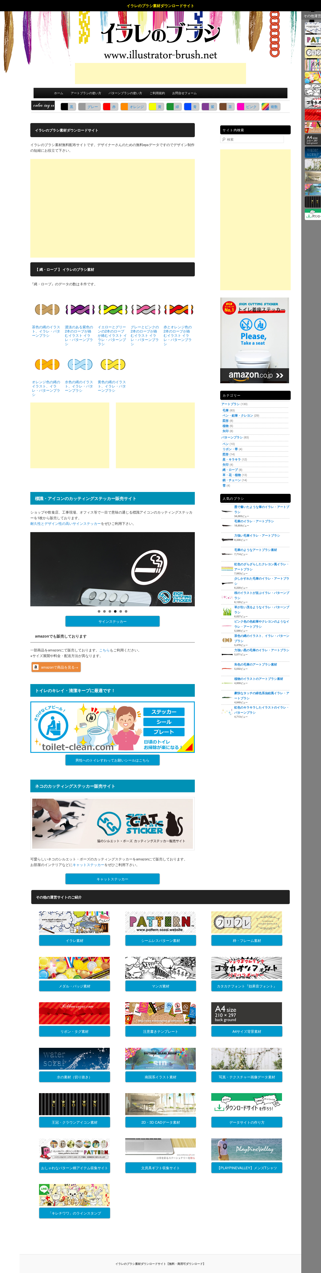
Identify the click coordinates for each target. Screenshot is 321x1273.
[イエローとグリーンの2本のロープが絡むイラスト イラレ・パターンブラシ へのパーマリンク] (113, 308)
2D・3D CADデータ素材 (160, 1122)
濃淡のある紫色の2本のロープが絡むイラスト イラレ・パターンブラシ (79, 335)
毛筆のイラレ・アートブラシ (254, 521)
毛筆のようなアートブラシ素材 (255, 549)
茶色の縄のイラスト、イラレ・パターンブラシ (46, 331)
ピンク (251, 106)
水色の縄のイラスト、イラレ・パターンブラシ (79, 386)
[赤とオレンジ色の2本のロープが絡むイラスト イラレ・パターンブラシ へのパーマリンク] (179, 308)
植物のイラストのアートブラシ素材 (258, 678)
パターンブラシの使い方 (125, 93)
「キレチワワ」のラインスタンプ (74, 1213)
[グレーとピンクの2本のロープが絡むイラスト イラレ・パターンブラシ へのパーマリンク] (146, 308)
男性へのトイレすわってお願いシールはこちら (112, 760)
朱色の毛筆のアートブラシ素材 (255, 664)
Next (203, 568)
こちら (104, 649)
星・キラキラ (232, 459)
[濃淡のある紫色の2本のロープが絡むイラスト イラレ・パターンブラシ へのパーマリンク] (80, 308)
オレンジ (137, 106)
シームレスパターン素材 (160, 940)
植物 (226, 425)
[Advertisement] (160, 73)
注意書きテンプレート (160, 1031)
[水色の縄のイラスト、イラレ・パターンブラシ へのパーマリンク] (80, 363)
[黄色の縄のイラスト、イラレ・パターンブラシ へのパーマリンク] (113, 363)
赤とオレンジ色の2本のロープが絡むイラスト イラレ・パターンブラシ (178, 335)
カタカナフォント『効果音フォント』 (247, 985)
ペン (226, 443)
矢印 (226, 431)
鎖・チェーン (232, 480)
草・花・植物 (232, 474)
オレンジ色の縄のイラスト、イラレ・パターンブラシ (46, 388)
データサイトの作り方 (247, 1122)
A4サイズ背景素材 (246, 1031)
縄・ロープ (230, 469)
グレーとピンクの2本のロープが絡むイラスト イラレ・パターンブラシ (145, 335)
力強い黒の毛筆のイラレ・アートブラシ (261, 650)
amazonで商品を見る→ (59, 667)
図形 (226, 420)
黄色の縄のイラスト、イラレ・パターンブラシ (112, 386)
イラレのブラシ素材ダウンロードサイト (160, 5)
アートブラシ (230, 404)
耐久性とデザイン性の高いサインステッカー (65, 523)
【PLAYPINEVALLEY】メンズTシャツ (247, 1167)
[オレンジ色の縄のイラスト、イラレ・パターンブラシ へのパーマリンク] (47, 363)
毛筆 (226, 410)
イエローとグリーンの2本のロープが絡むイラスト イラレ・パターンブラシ (112, 335)
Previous (22, 568)
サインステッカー (112, 621)
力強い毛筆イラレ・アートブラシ (257, 535)
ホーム (58, 93)
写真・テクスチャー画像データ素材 (247, 1076)
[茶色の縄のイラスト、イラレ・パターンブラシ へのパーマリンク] (47, 308)
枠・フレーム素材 (247, 940)
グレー (92, 106)
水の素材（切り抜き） (74, 1076)
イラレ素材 (74, 940)
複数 (274, 106)
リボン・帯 (230, 449)
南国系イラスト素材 (160, 1076)
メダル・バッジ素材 (74, 985)
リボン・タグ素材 (74, 1031)
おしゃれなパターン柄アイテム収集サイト (74, 1167)
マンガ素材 (160, 985)
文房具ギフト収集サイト (160, 1167)
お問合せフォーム (184, 93)
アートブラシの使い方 (86, 93)
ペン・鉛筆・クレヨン (238, 415)
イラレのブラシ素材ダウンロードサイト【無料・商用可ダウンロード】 (160, 1263)
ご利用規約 (157, 93)
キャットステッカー (88, 864)
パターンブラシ (232, 437)
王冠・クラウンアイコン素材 (75, 1122)
